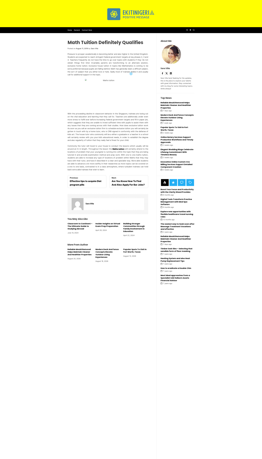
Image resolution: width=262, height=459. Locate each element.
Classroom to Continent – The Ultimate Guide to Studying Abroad (80, 226)
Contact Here (87, 30)
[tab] (165, 182)
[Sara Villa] (78, 204)
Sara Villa (94, 48)
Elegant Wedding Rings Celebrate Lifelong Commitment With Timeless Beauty (177, 152)
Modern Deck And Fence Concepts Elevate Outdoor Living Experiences (107, 253)
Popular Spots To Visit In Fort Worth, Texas (135, 250)
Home (70, 30)
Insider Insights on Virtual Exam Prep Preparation (107, 224)
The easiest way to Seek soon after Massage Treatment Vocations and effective (177, 226)
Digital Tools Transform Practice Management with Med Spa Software (176, 202)
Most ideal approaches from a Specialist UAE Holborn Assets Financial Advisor (175, 278)
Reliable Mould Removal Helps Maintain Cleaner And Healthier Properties (79, 252)
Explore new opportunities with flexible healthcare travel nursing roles (177, 214)
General (77, 30)
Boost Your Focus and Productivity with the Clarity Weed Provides (177, 190)
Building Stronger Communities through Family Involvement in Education (134, 227)
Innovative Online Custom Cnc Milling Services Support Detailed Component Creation (176, 164)
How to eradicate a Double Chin (176, 268)
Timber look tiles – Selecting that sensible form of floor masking (176, 249)
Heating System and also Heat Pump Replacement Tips (175, 259)
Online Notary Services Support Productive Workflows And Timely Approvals (177, 140)
